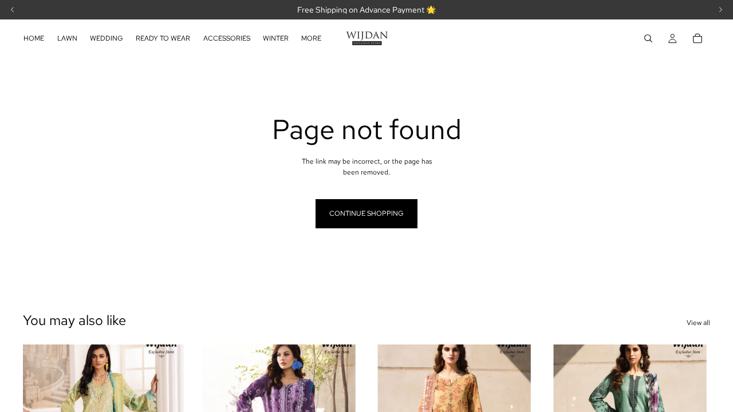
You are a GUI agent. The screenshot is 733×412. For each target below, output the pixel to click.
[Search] (648, 38)
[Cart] (697, 38)
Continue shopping (366, 213)
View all (698, 322)
